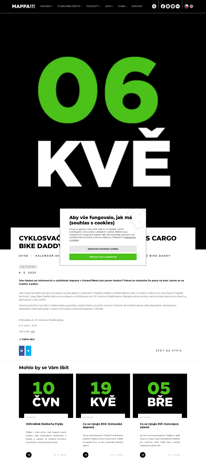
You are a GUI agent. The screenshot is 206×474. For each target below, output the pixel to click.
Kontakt (137, 6)
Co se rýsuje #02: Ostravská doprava (102, 425)
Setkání (28, 266)
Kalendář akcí (49, 255)
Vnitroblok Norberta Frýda (44, 424)
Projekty (92, 6)
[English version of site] (191, 6)
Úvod (24, 255)
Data (108, 6)
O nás (121, 6)
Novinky (45, 6)
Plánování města (69, 6)
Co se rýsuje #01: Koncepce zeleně (159, 425)
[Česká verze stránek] (186, 6)
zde (33, 331)
